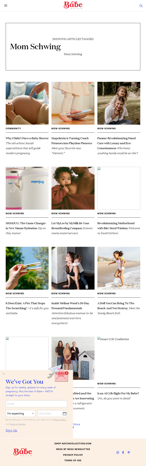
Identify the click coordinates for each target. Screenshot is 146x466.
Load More (73, 424)
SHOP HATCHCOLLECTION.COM (73, 443)
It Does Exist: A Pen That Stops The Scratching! (27, 308)
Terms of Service (17, 424)
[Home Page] (73, 5)
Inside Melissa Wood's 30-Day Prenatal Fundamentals (72, 313)
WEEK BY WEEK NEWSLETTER (73, 449)
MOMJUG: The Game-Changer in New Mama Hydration (26, 228)
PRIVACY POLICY (73, 455)
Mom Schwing (60, 128)
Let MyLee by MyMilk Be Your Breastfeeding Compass (71, 228)
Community (13, 128)
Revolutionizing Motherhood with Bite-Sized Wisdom (118, 228)
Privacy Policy (59, 420)
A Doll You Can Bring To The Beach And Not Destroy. (118, 308)
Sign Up (11, 430)
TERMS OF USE (73, 460)
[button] (141, 6)
